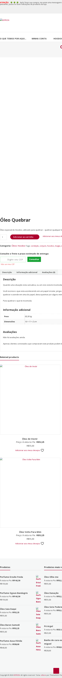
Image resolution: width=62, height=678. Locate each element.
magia (57, 246)
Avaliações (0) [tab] (48, 272)
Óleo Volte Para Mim (30, 531)
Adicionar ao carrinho (23, 237)
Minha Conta (39, 38)
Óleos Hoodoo (18, 245)
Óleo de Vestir (30, 438)
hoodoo (50, 246)
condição (35, 246)
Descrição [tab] (7, 272)
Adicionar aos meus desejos (28, 450)
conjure (43, 246)
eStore (43, 675)
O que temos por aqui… (13, 38)
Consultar (34, 259)
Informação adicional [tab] (27, 272)
